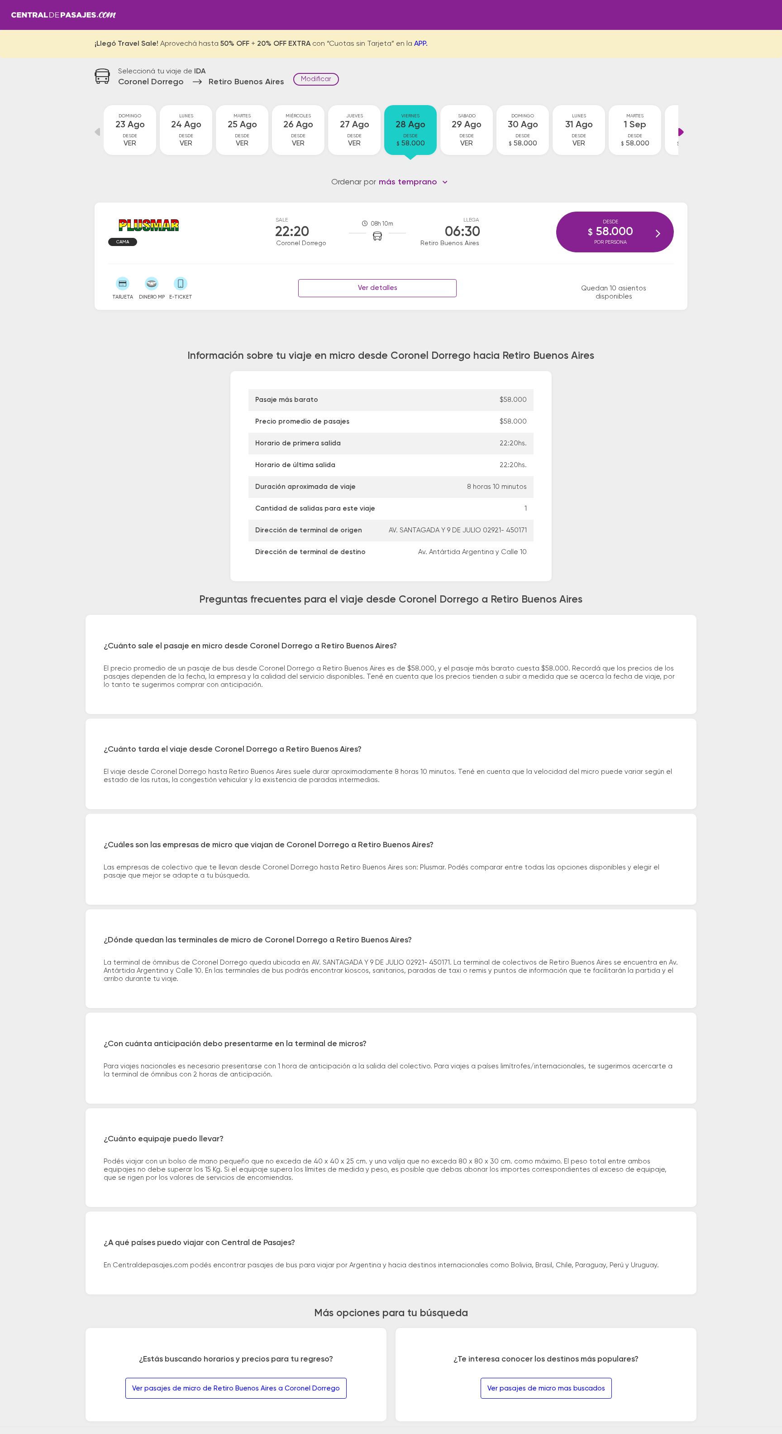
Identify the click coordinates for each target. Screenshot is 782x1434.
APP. (421, 44)
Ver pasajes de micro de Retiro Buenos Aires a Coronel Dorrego (236, 1388)
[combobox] (413, 182)
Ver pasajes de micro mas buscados (546, 1388)
